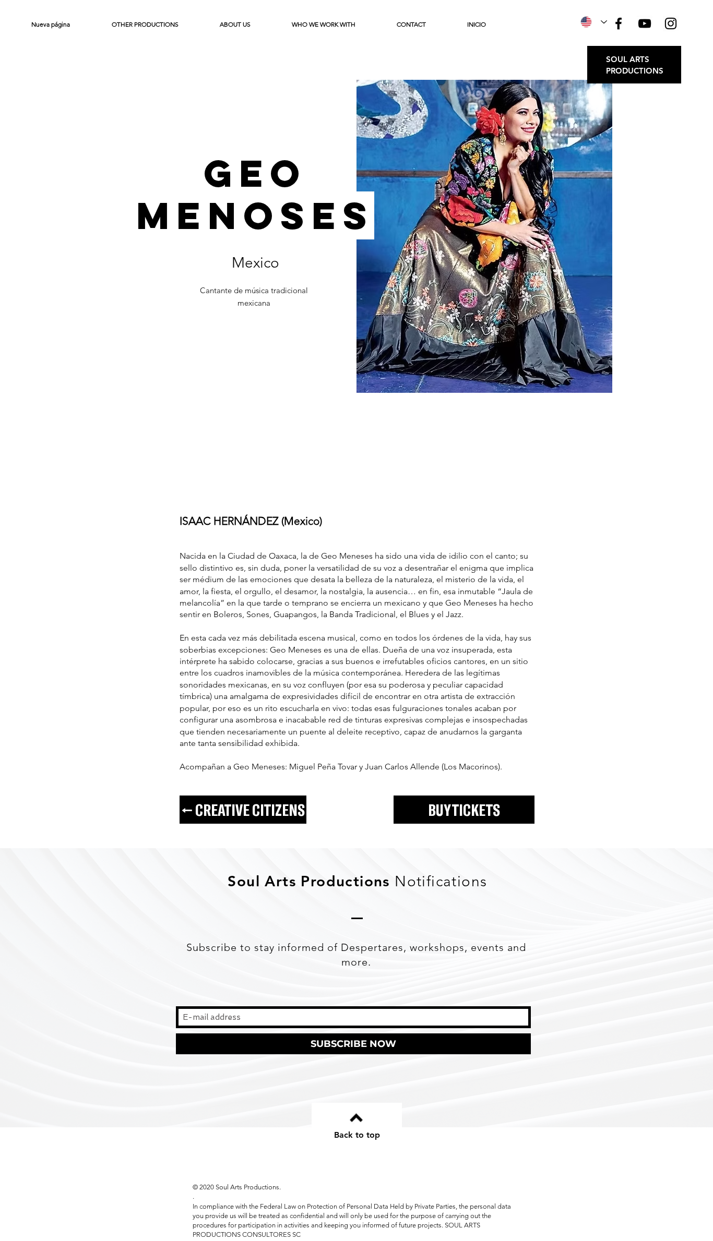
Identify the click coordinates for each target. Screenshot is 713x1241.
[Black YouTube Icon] (644, 23)
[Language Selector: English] (593, 21)
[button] (158, 24)
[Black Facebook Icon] (618, 23)
